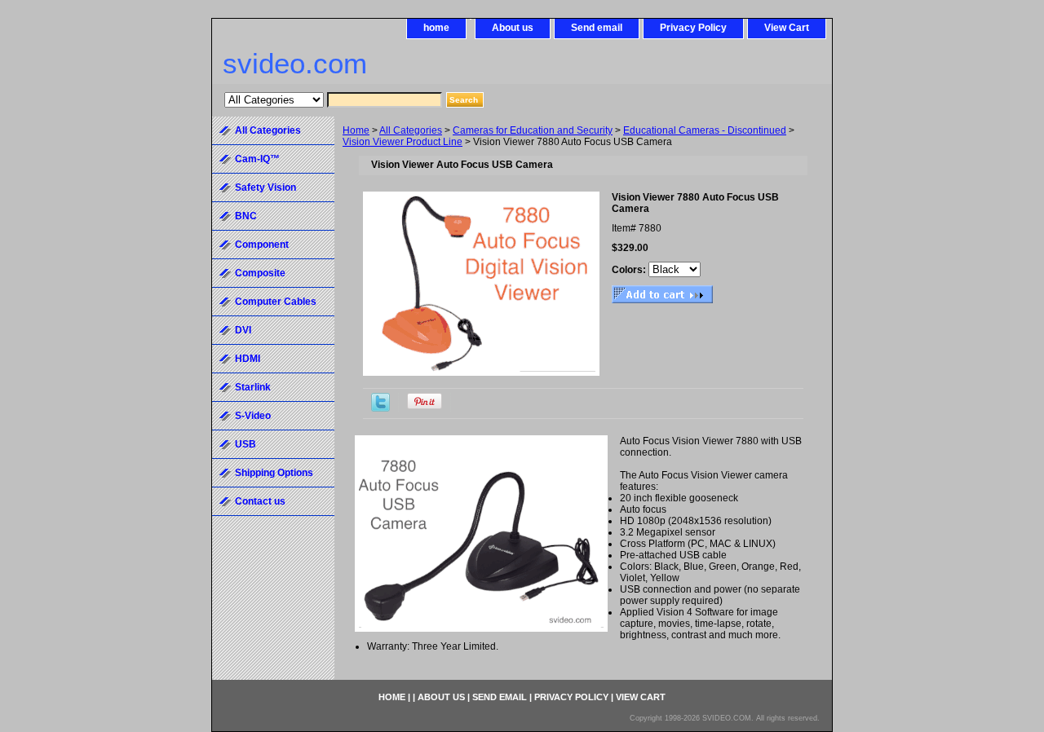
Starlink (253, 387)
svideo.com (295, 63)
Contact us (260, 501)
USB (245, 444)
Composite (260, 273)
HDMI (247, 358)
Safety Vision (265, 187)
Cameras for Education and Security (533, 130)
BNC (246, 216)
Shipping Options (274, 472)
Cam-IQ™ (257, 159)
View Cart (786, 27)
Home (356, 130)
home (436, 27)
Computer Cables (275, 301)
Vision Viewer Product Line (402, 142)
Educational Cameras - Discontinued (704, 130)
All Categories (410, 130)
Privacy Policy (693, 27)
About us (512, 27)
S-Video (253, 415)
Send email (596, 27)
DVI (243, 330)
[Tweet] (380, 408)
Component (262, 244)
